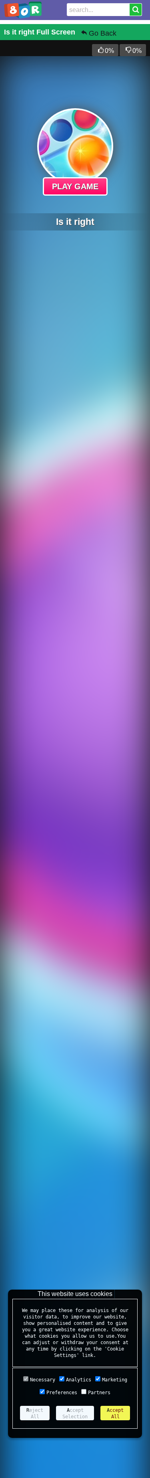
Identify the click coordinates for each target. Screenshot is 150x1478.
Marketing (114, 1380)
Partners (99, 1392)
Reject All (34, 1413)
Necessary (42, 1380)
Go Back (102, 33)
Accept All (115, 1413)
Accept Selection (75, 1413)
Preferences (61, 1392)
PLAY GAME (75, 186)
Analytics (78, 1380)
